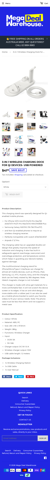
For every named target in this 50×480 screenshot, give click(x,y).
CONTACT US (25, 420)
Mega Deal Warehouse (26, 465)
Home (4, 52)
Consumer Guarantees (25, 404)
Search (25, 397)
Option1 (5, 182)
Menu (7, 3)
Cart (46, 3)
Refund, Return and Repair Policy (25, 407)
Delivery (25, 401)
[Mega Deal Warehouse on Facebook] (45, 458)
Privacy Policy (25, 410)
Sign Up (42, 438)
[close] (47, 38)
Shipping (18, 175)
